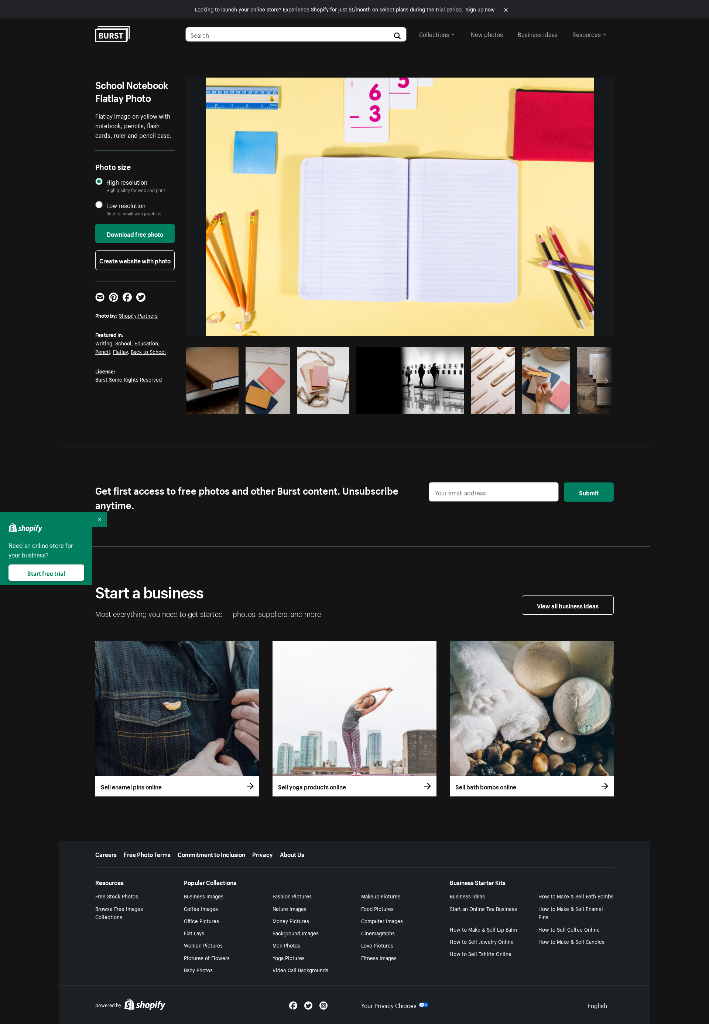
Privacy (262, 854)
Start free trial (46, 572)
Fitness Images (379, 957)
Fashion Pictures (292, 896)
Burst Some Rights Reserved (128, 379)
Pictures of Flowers (207, 957)
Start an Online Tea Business (483, 908)
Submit (589, 492)
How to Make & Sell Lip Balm (483, 929)
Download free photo (135, 233)
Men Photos (286, 945)
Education (146, 343)
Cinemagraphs (378, 933)
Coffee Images (201, 908)
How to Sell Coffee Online (569, 929)
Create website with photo (135, 260)
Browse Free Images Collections (119, 912)
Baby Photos (198, 970)
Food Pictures (377, 908)
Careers (106, 854)
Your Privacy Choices (389, 1005)
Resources (586, 33)
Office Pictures (201, 921)
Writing (103, 343)
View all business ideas (568, 605)
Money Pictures (291, 921)
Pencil (102, 351)
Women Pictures (203, 945)
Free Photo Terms (147, 854)
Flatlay (120, 351)
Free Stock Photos (116, 896)
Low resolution (125, 205)
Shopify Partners (138, 315)
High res (300, 406)
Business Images (203, 896)
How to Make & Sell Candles (571, 941)
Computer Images (382, 921)
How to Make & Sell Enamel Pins (570, 912)
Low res (219, 406)
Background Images (296, 933)
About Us (292, 854)
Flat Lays (194, 933)
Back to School (148, 351)
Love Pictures (377, 945)
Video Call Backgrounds (300, 970)
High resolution (126, 182)
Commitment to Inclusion (211, 854)
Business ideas (538, 33)
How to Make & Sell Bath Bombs (575, 896)
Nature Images (289, 908)
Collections (434, 33)
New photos (487, 33)
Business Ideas (467, 896)
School (123, 343)
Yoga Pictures (289, 957)
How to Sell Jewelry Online (482, 941)
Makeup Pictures (380, 896)
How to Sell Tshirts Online (480, 953)
